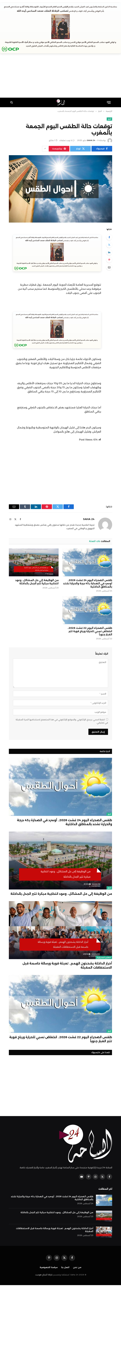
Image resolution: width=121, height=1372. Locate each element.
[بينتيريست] (109, 260)
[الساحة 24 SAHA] (60, 102)
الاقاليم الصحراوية (104, 957)
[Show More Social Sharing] (45, 148)
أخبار (109, 119)
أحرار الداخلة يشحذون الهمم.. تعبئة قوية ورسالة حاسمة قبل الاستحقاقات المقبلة (67, 965)
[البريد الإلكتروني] (109, 267)
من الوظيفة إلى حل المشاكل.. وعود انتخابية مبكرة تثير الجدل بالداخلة (37, 582)
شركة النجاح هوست (44, 1274)
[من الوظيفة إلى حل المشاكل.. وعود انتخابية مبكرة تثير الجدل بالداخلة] (34, 562)
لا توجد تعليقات (65, 140)
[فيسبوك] (109, 237)
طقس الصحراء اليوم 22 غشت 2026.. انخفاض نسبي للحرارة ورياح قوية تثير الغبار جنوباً (89, 631)
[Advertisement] (60, 77)
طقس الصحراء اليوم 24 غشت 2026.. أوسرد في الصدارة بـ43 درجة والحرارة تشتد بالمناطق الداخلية (87, 583)
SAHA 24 (91, 140)
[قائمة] (109, 102)
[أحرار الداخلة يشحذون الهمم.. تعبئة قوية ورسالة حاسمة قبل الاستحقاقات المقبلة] (60, 930)
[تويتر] (109, 245)
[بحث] (11, 102)
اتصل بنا (65, 1267)
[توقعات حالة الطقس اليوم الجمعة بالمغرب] (60, 189)
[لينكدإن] (109, 252)
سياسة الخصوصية (49, 1267)
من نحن (77, 1267)
